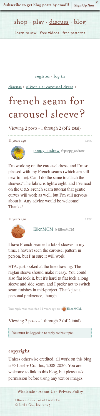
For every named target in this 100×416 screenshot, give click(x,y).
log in (59, 76)
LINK (88, 140)
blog (80, 22)
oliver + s (50, 55)
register (42, 76)
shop (21, 22)
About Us (47, 391)
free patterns (73, 32)
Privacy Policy (71, 391)
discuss (59, 22)
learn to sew (25, 32)
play (38, 22)
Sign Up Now (84, 5)
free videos (49, 32)
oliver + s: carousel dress (49, 87)
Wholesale (26, 391)
